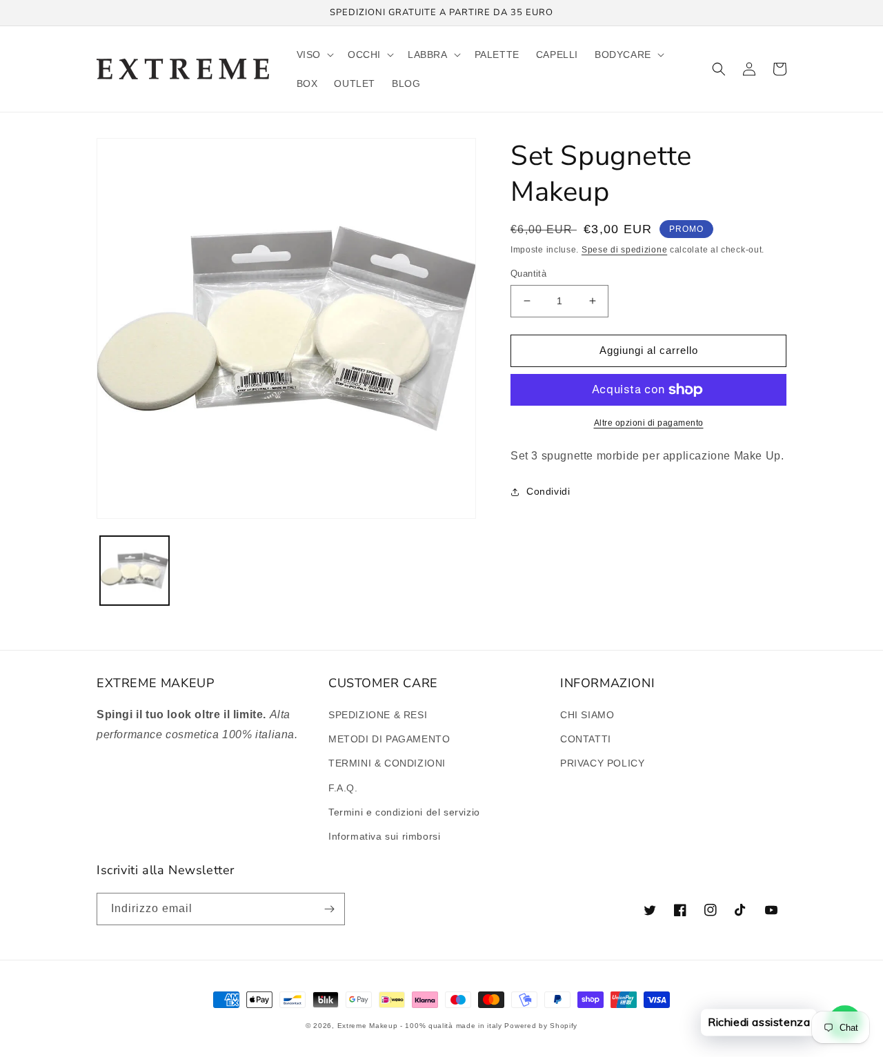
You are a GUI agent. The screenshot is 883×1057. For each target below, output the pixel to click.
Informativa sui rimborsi (384, 836)
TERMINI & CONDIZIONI (387, 763)
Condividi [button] (548, 491)
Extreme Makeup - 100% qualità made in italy (419, 1025)
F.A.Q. (343, 787)
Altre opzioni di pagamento (649, 423)
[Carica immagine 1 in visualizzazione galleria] (134, 570)
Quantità (528, 273)
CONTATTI (585, 738)
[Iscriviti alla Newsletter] (329, 909)
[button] (313, 54)
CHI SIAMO (587, 714)
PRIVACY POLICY (602, 763)
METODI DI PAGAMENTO (389, 738)
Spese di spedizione (624, 250)
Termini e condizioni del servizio (404, 812)
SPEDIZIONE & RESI (377, 714)
